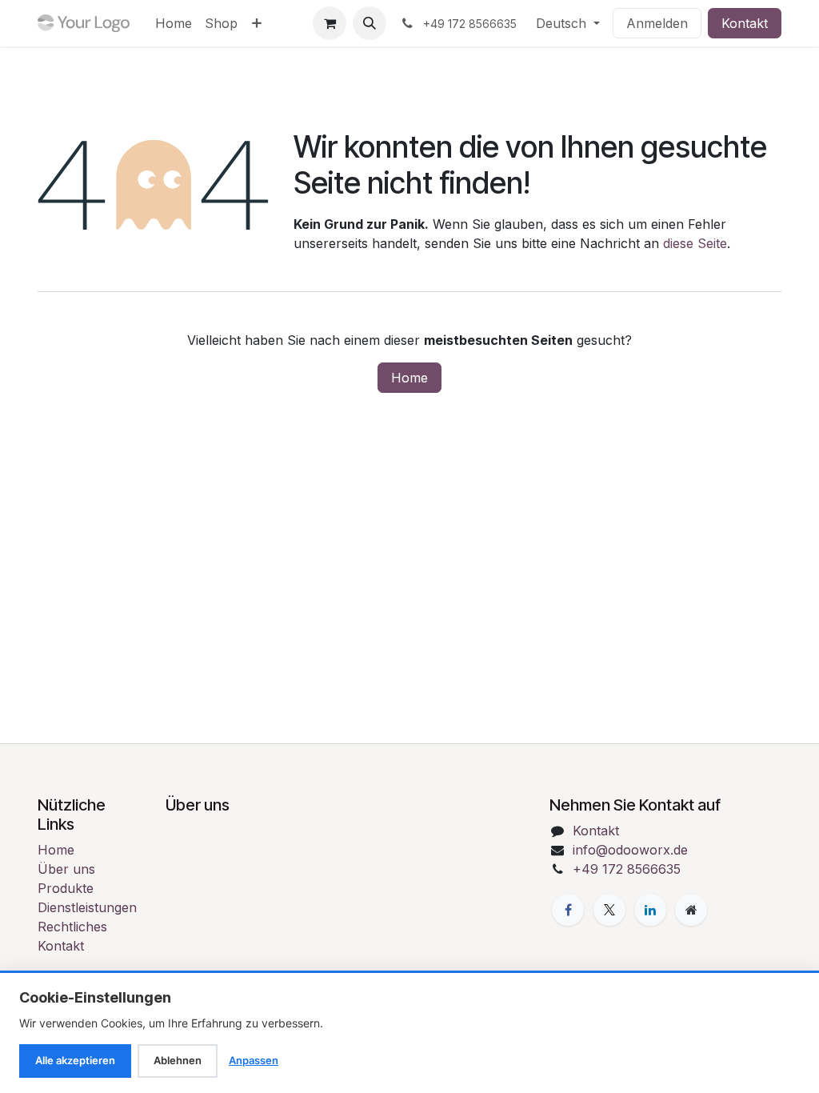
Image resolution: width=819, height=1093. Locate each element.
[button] (369, 23)
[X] (609, 910)
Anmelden (657, 23)
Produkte (66, 888)
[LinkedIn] (650, 910)
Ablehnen (178, 1060)
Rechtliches (72, 927)
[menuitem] (173, 23)
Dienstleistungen (87, 907)
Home (409, 378)
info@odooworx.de (630, 850)
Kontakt (744, 23)
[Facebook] (568, 910)
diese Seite (695, 243)
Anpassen (253, 1060)
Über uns (66, 869)
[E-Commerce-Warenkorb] (329, 23)
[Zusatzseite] (691, 910)
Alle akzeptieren (75, 1060)
